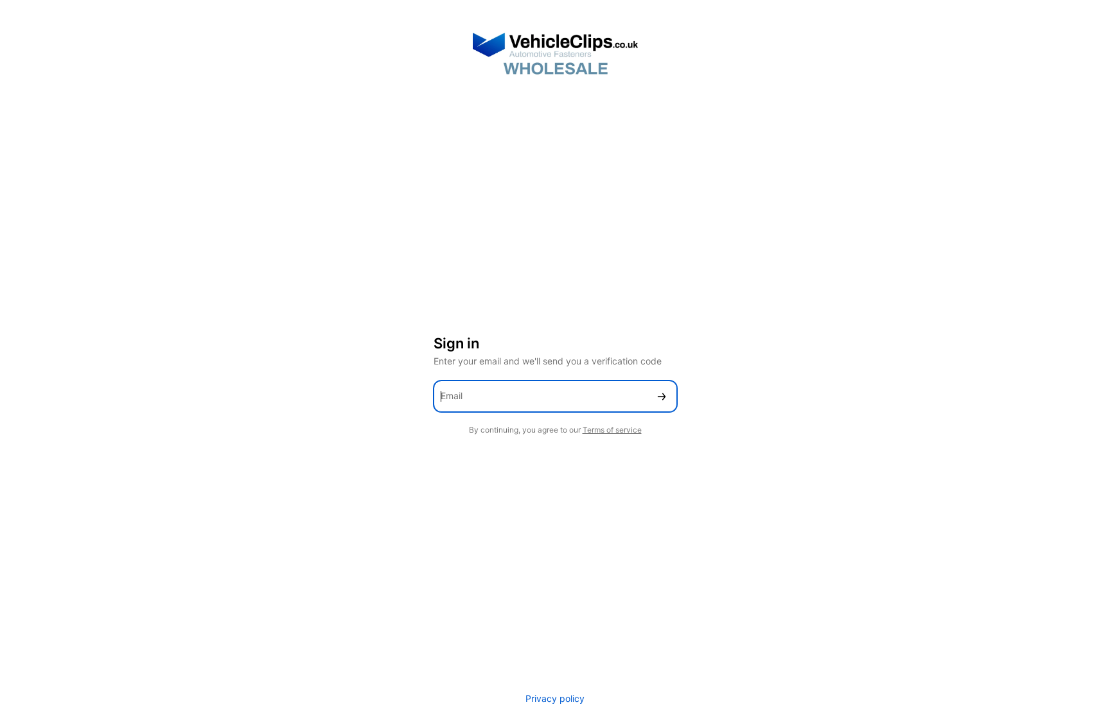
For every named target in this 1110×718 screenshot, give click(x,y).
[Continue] (662, 396)
